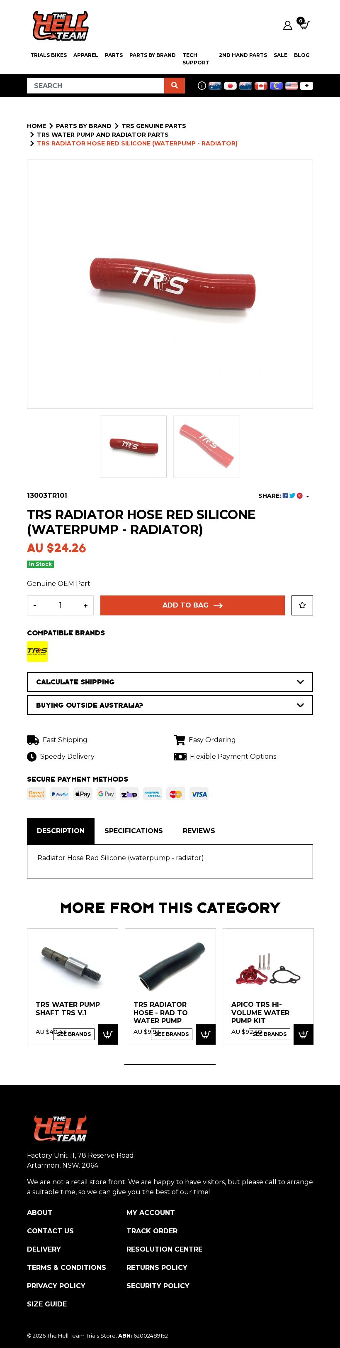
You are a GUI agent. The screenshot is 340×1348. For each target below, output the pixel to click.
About (40, 1213)
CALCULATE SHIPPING (75, 681)
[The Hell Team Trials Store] (59, 25)
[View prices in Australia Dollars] (215, 85)
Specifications (133, 831)
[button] (302, 605)
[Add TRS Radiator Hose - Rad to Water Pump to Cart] (206, 1034)
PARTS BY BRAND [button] (152, 55)
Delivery (44, 1249)
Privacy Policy (56, 1286)
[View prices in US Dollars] (292, 85)
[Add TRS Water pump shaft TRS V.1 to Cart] (108, 1034)
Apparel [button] (85, 55)
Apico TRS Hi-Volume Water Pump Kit (260, 1013)
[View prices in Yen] (230, 85)
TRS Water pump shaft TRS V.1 (68, 1009)
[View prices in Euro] (276, 85)
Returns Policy (156, 1268)
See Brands (74, 1034)
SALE (280, 55)
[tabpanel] (72, 986)
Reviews (199, 831)
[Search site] (174, 85)
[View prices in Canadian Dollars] (261, 85)
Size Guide (47, 1304)
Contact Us (50, 1231)
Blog (302, 55)
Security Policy (157, 1286)
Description (61, 831)
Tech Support (195, 59)
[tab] (61, 831)
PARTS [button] (114, 55)
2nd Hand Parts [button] (243, 55)
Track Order (151, 1231)
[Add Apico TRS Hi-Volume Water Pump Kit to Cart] (303, 1034)
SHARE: (270, 495)
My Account (150, 1213)
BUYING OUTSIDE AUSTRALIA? (89, 705)
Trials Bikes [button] (48, 55)
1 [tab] (170, 1064)
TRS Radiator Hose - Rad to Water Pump (161, 1013)
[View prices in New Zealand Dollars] (246, 85)
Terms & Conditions (66, 1268)
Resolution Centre (164, 1249)
